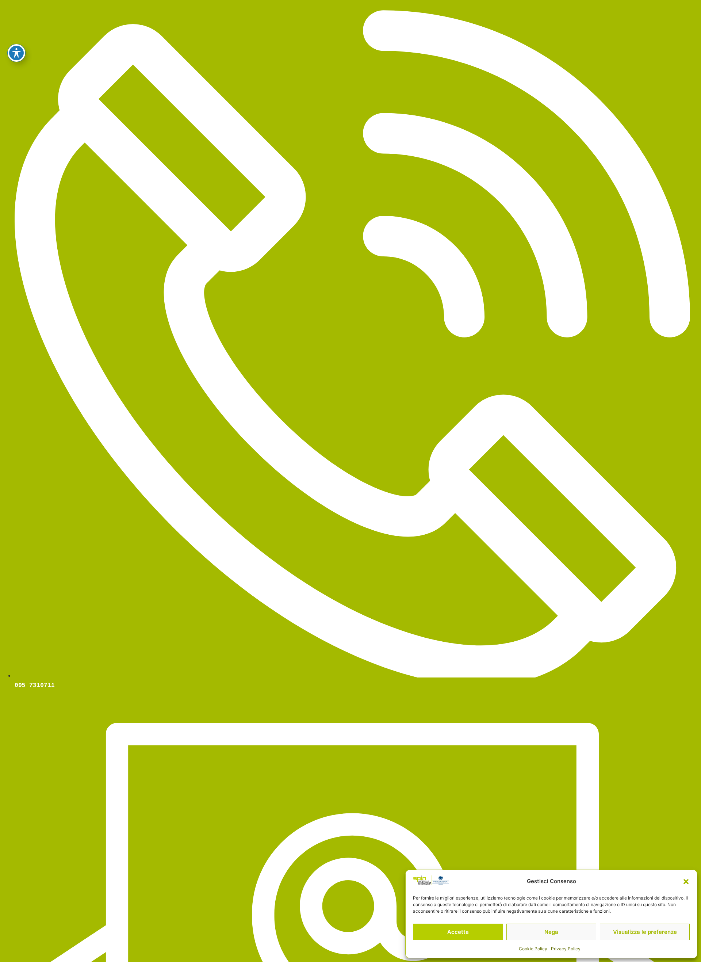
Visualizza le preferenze (645, 931)
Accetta (458, 931)
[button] (686, 881)
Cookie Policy (533, 948)
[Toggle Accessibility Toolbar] (16, 53)
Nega (551, 931)
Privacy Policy (566, 948)
